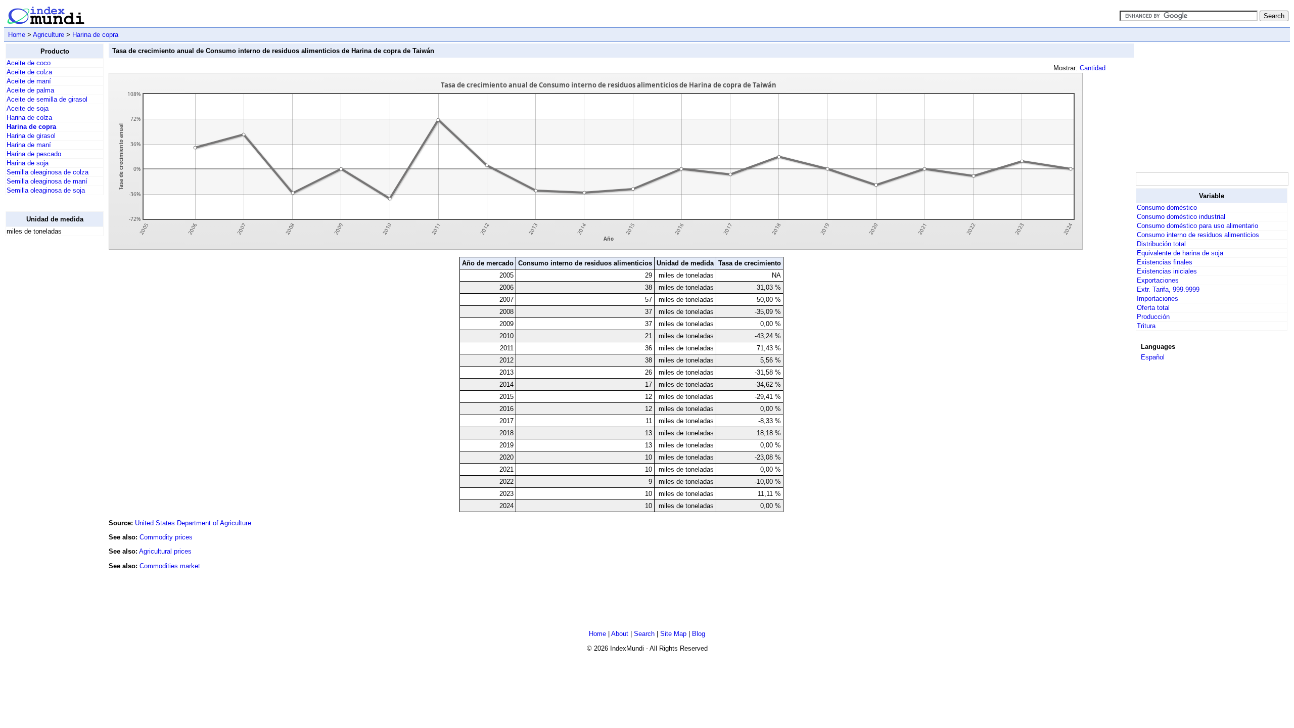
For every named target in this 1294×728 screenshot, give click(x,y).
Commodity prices (166, 537)
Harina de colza (29, 117)
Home (16, 34)
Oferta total (1153, 307)
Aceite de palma (30, 90)
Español (1153, 357)
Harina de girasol (31, 136)
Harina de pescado (34, 154)
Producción (1153, 317)
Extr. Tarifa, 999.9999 (1168, 289)
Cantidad (1092, 68)
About (619, 634)
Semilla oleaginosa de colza (47, 172)
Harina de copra (95, 34)
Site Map (673, 634)
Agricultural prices (165, 551)
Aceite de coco (29, 63)
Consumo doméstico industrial (1181, 216)
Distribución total (1161, 244)
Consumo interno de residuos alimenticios (1198, 235)
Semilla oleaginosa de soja (46, 190)
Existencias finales (1164, 262)
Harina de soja (28, 163)
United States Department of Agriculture (193, 523)
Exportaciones (1158, 280)
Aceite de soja (28, 108)
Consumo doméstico (1167, 207)
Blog (698, 634)
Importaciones (1157, 298)
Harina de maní (29, 145)
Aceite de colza (29, 72)
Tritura (1146, 326)
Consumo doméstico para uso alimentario (1197, 226)
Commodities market (170, 566)
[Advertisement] (46, 396)
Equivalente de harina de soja (1180, 253)
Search (644, 634)
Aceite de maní (29, 81)
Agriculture (48, 34)
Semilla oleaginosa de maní (47, 181)
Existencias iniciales (1167, 271)
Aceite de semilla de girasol (47, 99)
